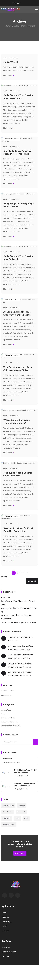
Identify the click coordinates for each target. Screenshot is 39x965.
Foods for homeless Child (10, 726)
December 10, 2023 (9, 762)
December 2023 (7, 691)
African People (6, 710)
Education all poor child (10, 722)
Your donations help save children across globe (17, 369)
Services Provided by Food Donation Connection (18, 530)
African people (8, 806)
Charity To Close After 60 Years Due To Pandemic (17, 152)
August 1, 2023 (19, 776)
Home (8, 26)
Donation (19, 853)
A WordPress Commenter (19, 637)
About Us (5, 917)
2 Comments (14, 91)
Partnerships (6, 922)
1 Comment (14, 58)
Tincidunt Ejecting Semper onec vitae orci (17, 474)
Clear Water (7, 812)
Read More (8, 75)
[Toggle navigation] (36, 9)
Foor (17, 818)
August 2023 (6, 695)
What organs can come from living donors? (16, 421)
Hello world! (10, 62)
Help (26, 818)
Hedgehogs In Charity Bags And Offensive (18, 205)
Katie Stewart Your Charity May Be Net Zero (18, 97)
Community (21, 812)
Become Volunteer (9, 952)
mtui (5, 58)
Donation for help (8, 718)
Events (4, 926)
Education (6, 818)
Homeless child (8, 825)
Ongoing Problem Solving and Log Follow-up (19, 610)
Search (4, 576)
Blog (2, 714)
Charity (22, 806)
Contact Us (6, 947)
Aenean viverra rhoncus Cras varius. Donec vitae (17, 313)
